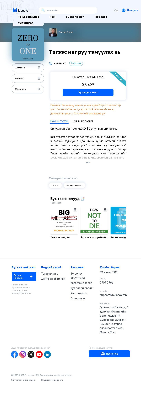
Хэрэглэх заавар (81, 283)
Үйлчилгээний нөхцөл (23, 380)
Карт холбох (78, 293)
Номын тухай (59, 121)
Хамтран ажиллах (53, 278)
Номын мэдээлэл (83, 121)
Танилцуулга (49, 273)
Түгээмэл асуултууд (77, 275)
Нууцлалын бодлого (52, 380)
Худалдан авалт (81, 288)
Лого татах (77, 298)
